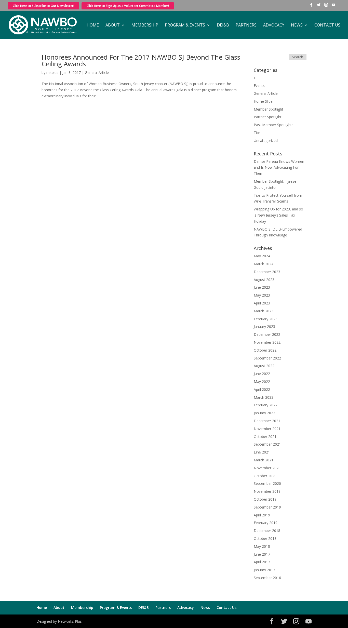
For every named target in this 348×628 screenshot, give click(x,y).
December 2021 (267, 420)
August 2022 (264, 365)
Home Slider (264, 101)
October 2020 (265, 475)
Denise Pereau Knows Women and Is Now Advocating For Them (279, 167)
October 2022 (265, 350)
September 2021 (267, 444)
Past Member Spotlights (273, 124)
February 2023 (265, 318)
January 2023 (264, 326)
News (297, 25)
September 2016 (267, 577)
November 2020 (267, 467)
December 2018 (267, 530)
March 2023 (263, 311)
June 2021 (262, 452)
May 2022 (262, 381)
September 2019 (267, 507)
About (112, 25)
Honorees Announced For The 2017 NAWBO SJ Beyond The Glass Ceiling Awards (141, 60)
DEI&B (223, 25)
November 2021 (267, 428)
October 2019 (265, 499)
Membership (144, 25)
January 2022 (264, 412)
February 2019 (265, 522)
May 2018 (262, 546)
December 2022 (267, 334)
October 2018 (265, 538)
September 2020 (267, 483)
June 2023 (262, 287)
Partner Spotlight (268, 116)
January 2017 (264, 569)
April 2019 (262, 515)
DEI (257, 77)
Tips (257, 132)
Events (259, 85)
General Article (97, 72)
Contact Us (327, 25)
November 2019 (267, 491)
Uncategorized (266, 140)
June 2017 (262, 554)
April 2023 (262, 303)
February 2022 (265, 405)
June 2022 (262, 373)
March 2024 (263, 263)
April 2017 (262, 561)
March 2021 (263, 460)
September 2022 (267, 358)
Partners (246, 25)
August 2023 (264, 279)
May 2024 (262, 255)
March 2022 (263, 397)
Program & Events (185, 25)
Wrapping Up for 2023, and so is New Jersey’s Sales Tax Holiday (278, 215)
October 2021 (265, 436)
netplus (52, 72)
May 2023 (262, 295)
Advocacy (273, 25)
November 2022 (267, 342)
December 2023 (267, 271)
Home (93, 25)
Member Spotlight (268, 109)
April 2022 (262, 389)
